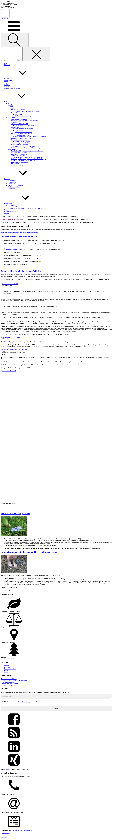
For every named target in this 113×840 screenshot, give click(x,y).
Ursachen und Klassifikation (19, 119)
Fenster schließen (5, 833)
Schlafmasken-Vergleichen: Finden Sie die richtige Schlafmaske (25, 208)
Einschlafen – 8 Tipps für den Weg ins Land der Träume (27, 151)
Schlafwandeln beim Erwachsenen (24, 125)
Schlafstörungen (12, 122)
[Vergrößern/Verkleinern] (1, 837)
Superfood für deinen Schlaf (19, 152)
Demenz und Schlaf (20, 130)
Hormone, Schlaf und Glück (9, 679)
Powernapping (15, 163)
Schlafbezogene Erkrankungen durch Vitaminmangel (26, 148)
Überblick (10, 105)
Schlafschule (11, 183)
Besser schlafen (12, 149)
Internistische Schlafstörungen (19, 144)
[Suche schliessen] (36, 54)
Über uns (6, 665)
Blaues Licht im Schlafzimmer (19, 162)
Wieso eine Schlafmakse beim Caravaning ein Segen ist (30, 136)
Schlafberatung (12, 180)
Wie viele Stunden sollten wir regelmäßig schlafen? (25, 111)
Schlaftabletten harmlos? (18, 165)
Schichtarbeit (15, 127)
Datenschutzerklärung (10, 669)
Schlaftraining (12, 182)
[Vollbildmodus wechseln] (3, 837)
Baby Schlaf (18, 114)
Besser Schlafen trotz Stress (19, 154)
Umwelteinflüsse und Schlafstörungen (21, 133)
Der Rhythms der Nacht (18, 109)
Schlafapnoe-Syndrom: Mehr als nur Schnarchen (24, 120)
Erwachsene (11, 188)
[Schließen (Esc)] (6, 837)
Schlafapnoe (11, 117)
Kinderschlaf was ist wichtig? (23, 116)
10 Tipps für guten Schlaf (18, 155)
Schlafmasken (12, 205)
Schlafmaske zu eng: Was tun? (9, 683)
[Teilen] (5, 837)
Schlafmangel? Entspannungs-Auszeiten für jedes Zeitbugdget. (28, 159)
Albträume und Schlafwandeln (19, 124)
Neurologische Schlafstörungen (20, 140)
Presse (6, 670)
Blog (9, 103)
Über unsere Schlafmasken (15, 207)
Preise (9, 190)
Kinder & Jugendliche (14, 187)
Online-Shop (6, 769)
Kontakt (6, 672)
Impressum (7, 667)
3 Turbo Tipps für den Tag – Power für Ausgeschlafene (26, 157)
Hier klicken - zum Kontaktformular (22, 830)
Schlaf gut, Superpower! (7, 682)
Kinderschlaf (14, 113)
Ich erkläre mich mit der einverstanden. (21, 702)
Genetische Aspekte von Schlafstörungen (22, 143)
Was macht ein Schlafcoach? (16, 185)
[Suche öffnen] (15, 40)
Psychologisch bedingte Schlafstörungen (22, 138)
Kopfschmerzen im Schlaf (22, 135)
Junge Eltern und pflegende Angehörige (22, 128)
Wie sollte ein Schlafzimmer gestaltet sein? (23, 160)
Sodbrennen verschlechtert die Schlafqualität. (27, 146)
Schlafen (10, 106)
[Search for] (9, 60)
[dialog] (56, 804)
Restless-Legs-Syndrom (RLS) (23, 141)
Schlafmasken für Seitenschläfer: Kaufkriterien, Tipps (15, 680)
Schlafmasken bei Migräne (8, 685)
